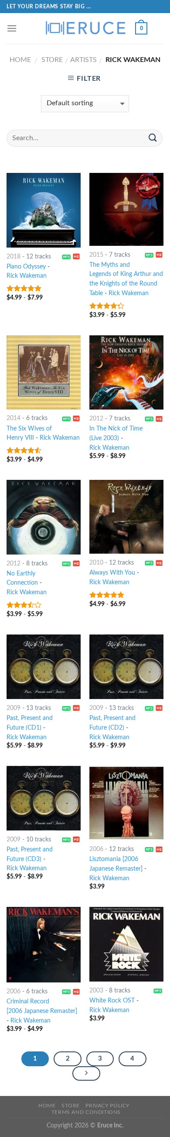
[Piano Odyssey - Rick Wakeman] (44, 210)
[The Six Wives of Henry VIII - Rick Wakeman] (44, 372)
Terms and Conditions (86, 1112)
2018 (13, 257)
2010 (96, 563)
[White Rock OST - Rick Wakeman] (126, 944)
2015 (96, 255)
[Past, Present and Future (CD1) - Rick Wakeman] (44, 666)
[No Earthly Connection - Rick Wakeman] (44, 517)
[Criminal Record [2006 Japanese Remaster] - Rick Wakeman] (44, 944)
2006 (96, 849)
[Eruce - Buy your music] (85, 28)
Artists (83, 59)
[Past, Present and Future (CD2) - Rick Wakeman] (126, 666)
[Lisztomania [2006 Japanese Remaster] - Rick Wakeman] (126, 803)
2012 (96, 419)
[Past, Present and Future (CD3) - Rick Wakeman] (44, 798)
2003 (96, 991)
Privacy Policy (107, 1105)
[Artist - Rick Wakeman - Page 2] (86, 1073)
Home (20, 59)
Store (52, 59)
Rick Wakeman (27, 276)
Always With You (112, 573)
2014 (13, 418)
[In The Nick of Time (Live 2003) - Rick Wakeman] (126, 372)
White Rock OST (112, 1001)
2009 (13, 708)
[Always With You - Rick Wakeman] (126, 517)
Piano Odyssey (26, 267)
